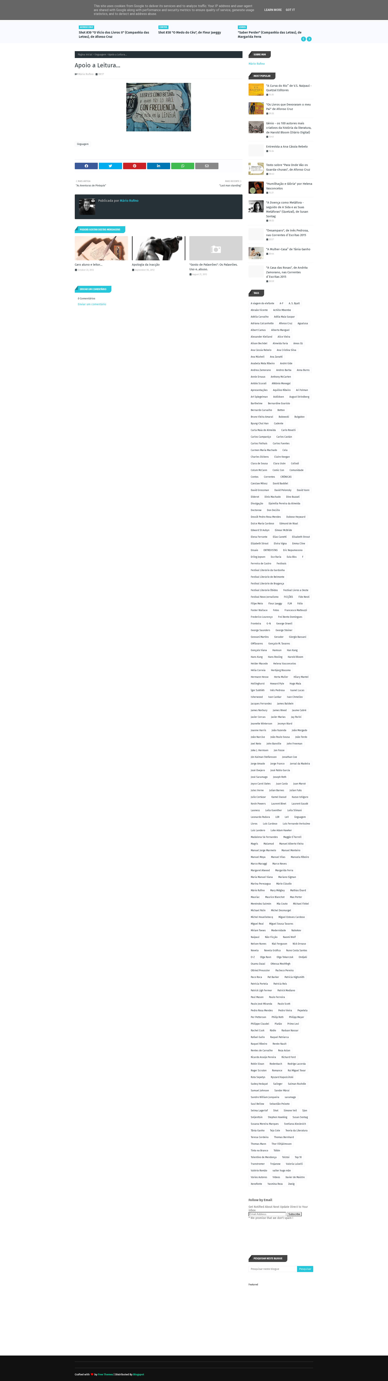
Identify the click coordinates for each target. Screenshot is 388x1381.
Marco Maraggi (259, 863)
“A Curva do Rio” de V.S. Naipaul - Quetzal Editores (289, 88)
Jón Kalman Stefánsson (264, 757)
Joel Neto (256, 743)
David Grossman (260, 490)
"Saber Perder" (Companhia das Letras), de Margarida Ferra (190, 35)
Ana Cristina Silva (286, 350)
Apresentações (259, 390)
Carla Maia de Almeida (263, 430)
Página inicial (85, 54)
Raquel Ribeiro (259, 1043)
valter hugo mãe (282, 1170)
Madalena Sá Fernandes (264, 837)
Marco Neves (279, 863)
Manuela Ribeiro (300, 857)
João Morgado (299, 730)
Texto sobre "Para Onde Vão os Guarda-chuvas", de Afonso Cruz (288, 167)
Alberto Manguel (280, 330)
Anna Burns (303, 370)
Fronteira (256, 623)
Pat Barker (273, 977)
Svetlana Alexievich (295, 1123)
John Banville (274, 743)
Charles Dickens (260, 456)
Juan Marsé (299, 783)
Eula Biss (292, 556)
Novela (255, 950)
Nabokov (296, 930)
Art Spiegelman (259, 396)
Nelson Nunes (258, 943)
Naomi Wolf (289, 937)
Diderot (255, 496)
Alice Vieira (284, 336)
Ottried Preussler (260, 970)
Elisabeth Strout (301, 536)
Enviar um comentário (92, 304)
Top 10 (298, 1157)
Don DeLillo (273, 510)
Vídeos (276, 1177)
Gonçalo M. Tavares (279, 643)
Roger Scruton (259, 1070)
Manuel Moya (258, 857)
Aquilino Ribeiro (282, 390)
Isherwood (257, 697)
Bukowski (284, 416)
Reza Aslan (284, 1050)
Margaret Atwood (260, 870)
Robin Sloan (257, 1063)
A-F (281, 303)
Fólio (300, 603)
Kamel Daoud (278, 797)
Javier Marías (278, 717)
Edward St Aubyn (260, 530)
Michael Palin (258, 910)
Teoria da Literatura (297, 1130)
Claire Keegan (282, 456)
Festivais (281, 563)
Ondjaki (303, 957)
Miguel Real (257, 923)
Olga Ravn (265, 957)
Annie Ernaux (258, 376)
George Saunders (260, 630)
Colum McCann (259, 470)
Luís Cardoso (270, 823)
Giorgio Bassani (297, 637)
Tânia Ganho (258, 1130)
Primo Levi (293, 1023)
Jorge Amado (258, 763)
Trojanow (275, 1163)
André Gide (286, 363)
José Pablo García (280, 770)
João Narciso (258, 737)
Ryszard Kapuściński (282, 1077)
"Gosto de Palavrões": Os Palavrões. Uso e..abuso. (213, 267)
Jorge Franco (277, 763)
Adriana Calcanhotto (262, 323)
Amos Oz (298, 343)
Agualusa (303, 323)
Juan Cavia (282, 783)
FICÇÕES (288, 596)
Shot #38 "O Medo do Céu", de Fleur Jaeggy (110, 32)
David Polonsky (282, 490)
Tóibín (277, 1150)
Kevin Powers (258, 803)
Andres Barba (283, 370)
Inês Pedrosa (277, 690)
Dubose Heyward (295, 516)
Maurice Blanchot (275, 897)
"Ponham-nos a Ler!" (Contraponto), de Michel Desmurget (272, 35)
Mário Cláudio (284, 883)
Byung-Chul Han (260, 423)
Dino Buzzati (292, 496)
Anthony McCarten (281, 376)
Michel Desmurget (281, 910)
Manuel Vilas (278, 857)
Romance (277, 1070)
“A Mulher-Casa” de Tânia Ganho (288, 249)
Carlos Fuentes (281, 443)
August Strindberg (299, 396)
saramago (290, 1097)
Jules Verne (257, 790)
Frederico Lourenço (262, 617)
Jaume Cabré (299, 710)
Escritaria (276, 556)
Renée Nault (279, 1043)
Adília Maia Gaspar (284, 316)
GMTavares (257, 643)
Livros (254, 823)
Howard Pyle (277, 683)
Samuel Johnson (260, 1090)
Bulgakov (299, 416)
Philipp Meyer (296, 1017)
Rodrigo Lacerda (297, 1063)
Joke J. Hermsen (259, 750)
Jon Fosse (279, 750)
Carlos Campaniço (261, 436)
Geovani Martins (260, 637)
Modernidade (278, 930)
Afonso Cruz (285, 323)
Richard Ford (289, 1057)
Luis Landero (258, 830)
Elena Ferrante (259, 536)
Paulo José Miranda (261, 1003)
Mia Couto (282, 903)
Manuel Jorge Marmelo (263, 850)
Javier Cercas (258, 717)
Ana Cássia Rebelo (261, 350)
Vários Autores (259, 1177)
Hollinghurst (258, 683)
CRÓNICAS (286, 476)
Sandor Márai (281, 1090)
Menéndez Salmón (261, 903)
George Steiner (284, 630)
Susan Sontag (300, 1117)
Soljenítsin (257, 1117)
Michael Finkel (301, 903)
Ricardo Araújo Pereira (263, 1057)
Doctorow (256, 510)
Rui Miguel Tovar (297, 1070)
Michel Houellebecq (262, 917)
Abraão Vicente (259, 310)
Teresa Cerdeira (260, 1137)
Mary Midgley (277, 890)
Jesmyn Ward (285, 723)
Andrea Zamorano (261, 370)
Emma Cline (298, 543)
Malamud (269, 843)
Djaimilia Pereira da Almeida (284, 503)
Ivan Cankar (275, 697)
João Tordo (301, 737)
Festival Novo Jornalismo (264, 596)
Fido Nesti (303, 596)
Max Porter (296, 897)
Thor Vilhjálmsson (282, 1143)
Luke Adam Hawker (281, 830)
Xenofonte (256, 1184)
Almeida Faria (280, 343)
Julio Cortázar (258, 797)
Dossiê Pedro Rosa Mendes (266, 516)
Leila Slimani (294, 810)
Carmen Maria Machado (264, 450)
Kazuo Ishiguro (300, 797)
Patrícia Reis (280, 983)
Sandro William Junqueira (265, 1097)
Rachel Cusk (257, 1030)
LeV (287, 817)
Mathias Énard (298, 890)
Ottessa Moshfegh (280, 963)
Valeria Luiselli (294, 1163)
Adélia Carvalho (260, 316)
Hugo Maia (295, 683)
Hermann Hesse (260, 677)
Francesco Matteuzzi (296, 610)
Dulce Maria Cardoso (262, 523)
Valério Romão (259, 1170)
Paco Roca (256, 977)
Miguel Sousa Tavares (281, 923)
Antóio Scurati (258, 383)
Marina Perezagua (261, 883)
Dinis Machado (273, 496)
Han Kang (292, 650)
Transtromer (258, 1163)
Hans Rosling (275, 657)
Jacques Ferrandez (261, 703)
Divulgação (257, 503)
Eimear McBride (283, 530)
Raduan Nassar (290, 1030)
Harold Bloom (295, 657)
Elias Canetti (280, 536)
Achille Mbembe (282, 310)
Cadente (278, 423)
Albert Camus (258, 330)
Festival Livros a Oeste (295, 590)
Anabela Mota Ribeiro (263, 363)
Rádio (273, 1030)
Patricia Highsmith (294, 977)
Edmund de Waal (288, 523)
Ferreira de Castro (261, 563)
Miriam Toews (258, 930)
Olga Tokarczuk (285, 957)
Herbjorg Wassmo (281, 670)
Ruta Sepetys (258, 1077)
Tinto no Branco (259, 1150)
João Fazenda (279, 730)
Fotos (276, 610)
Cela (285, 450)
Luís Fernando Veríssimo (296, 823)
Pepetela (302, 1010)
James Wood (280, 710)
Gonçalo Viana (259, 650)
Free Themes (105, 1374)
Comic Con (278, 470)
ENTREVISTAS (271, 550)
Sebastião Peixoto (280, 1103)
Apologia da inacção (146, 264)
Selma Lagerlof (259, 1110)
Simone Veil (290, 1110)
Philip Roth (278, 1017)
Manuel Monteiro (291, 850)
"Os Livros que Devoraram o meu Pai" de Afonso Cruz (288, 107)
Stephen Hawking (277, 1117)
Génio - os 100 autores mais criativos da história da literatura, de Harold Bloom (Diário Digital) (288, 127)
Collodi (295, 463)
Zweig (291, 1184)
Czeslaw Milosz (259, 483)
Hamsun (277, 650)
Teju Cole (275, 1130)
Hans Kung (257, 657)
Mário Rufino (86, 74)
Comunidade (297, 470)
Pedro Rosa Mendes (262, 1010)
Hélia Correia (258, 670)
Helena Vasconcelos (284, 663)
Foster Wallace (259, 610)
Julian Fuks (296, 790)
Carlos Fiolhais (259, 443)
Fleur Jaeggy (275, 603)
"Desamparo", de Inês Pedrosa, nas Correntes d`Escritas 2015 (287, 233)
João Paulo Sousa (280, 737)
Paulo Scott (284, 1003)
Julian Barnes (276, 790)
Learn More (273, 10)
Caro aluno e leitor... (88, 264)
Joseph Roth (279, 777)
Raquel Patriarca (279, 1037)
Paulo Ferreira (277, 997)
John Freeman (294, 743)
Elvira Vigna (280, 543)
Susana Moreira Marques (265, 1123)
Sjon (304, 1110)
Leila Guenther (273, 810)
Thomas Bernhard (284, 1137)
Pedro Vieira (285, 1010)
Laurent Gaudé (300, 803)
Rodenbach (276, 1063)
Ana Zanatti (276, 356)
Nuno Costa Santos (296, 950)
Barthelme (257, 403)
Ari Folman (302, 390)
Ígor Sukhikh (258, 690)
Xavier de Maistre (295, 1177)
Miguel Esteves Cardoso (291, 917)
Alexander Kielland (261, 336)
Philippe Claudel (260, 1023)
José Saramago (259, 777)
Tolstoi (285, 1157)
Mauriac (255, 897)
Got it (290, 10)
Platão (278, 1023)
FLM (290, 603)
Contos (254, 476)
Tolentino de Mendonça (264, 1157)
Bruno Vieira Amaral (262, 416)
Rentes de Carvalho (262, 1050)
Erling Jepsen (258, 556)
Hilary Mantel (301, 677)
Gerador (279, 637)
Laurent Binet (278, 803)
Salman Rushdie (297, 1083)
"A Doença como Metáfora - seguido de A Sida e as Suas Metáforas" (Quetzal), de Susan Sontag (287, 209)
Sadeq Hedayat (259, 1083)
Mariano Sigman (287, 877)
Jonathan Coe (289, 757)
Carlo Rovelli (288, 430)
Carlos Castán (284, 436)
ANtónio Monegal (281, 383)
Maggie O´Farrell (292, 837)
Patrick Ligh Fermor (261, 990)
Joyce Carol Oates (261, 783)
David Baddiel (280, 483)
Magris (254, 843)
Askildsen (278, 396)
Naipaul (255, 937)
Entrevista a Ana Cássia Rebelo (287, 146)
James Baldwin (285, 703)
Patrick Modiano (286, 990)
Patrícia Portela (259, 983)
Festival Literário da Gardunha (268, 570)
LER (277, 817)
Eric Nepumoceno (293, 550)
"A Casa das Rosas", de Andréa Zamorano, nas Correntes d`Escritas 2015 (287, 272)
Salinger (278, 1083)
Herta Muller (281, 677)
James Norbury (259, 710)
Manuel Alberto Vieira (291, 843)
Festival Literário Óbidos (264, 590)
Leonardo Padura (260, 817)
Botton (281, 410)
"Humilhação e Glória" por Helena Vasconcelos (289, 186)
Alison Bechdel (259, 343)
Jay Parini (296, 717)
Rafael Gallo (258, 1037)
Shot (275, 1110)
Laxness (255, 810)
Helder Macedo (259, 663)
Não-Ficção (271, 937)
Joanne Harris (258, 730)
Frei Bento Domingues (290, 617)
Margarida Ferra (284, 870)
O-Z (253, 957)
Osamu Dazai (258, 963)
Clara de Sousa (259, 463)
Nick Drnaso (299, 943)
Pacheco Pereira (284, 970)
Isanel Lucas (297, 690)
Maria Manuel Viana (262, 877)
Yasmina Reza (275, 1184)
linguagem (100, 54)
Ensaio (254, 550)
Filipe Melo (257, 603)
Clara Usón (279, 463)
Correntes (269, 476)
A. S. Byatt (294, 303)
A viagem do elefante (262, 303)
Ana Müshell (258, 356)
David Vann (303, 490)
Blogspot (138, 1374)
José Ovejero (258, 770)
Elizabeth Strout (259, 543)
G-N (269, 623)
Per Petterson (258, 1017)
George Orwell (284, 623)
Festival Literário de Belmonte (267, 576)
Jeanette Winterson (261, 723)
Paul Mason (257, 997)
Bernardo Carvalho (261, 410)
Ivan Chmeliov (295, 697)
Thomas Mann (258, 1143)
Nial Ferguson (279, 943)
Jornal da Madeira (300, 763)
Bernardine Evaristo (279, 403)
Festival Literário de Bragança (267, 583)
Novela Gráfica (272, 950)
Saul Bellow (257, 1103)
